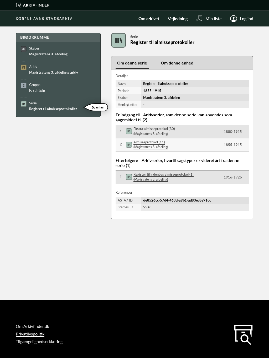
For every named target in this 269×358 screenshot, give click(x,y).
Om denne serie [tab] (132, 62)
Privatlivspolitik (30, 333)
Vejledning (178, 18)
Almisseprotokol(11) (150, 144)
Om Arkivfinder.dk (32, 326)
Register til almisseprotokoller (53, 109)
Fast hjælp (37, 90)
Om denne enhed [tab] (177, 62)
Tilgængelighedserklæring (39, 341)
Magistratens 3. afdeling (48, 54)
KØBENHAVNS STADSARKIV (44, 19)
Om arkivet (148, 18)
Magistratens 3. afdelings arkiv (53, 72)
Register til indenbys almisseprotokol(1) (163, 176)
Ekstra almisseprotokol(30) (154, 131)
